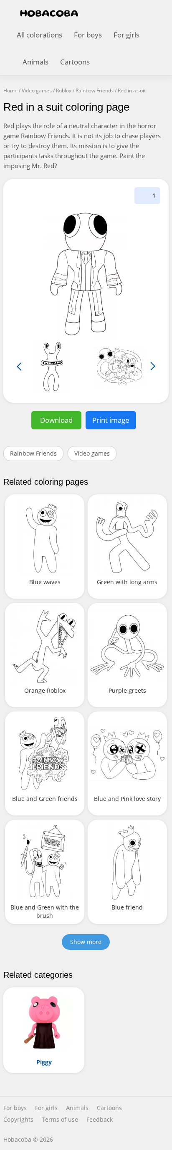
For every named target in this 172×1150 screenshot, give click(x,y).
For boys (88, 35)
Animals (35, 62)
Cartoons (75, 62)
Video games (92, 453)
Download (56, 420)
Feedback (99, 1120)
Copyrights (18, 1120)
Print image (110, 420)
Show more (85, 942)
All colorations (39, 35)
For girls (126, 35)
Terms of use (60, 1120)
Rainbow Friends (33, 453)
